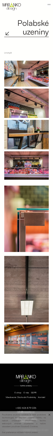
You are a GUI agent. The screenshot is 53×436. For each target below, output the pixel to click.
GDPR (33, 393)
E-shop (18, 393)
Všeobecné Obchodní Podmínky (21, 397)
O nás (26, 393)
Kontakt (41, 397)
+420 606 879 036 (26, 408)
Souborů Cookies (29, 426)
